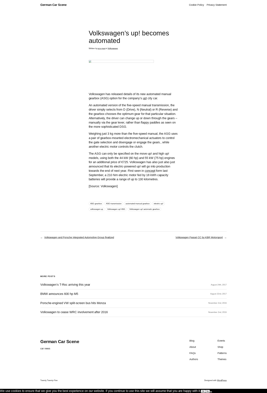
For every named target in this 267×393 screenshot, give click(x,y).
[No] (211, 391)
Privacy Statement (217, 4)
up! (145, 98)
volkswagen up (96, 209)
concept (150, 170)
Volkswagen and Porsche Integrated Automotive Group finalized (79, 237)
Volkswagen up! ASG (116, 209)
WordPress (222, 380)
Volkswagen (113, 48)
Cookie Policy (196, 4)
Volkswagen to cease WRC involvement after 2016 (74, 312)
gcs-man (101, 48)
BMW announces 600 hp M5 (59, 294)
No (208, 391)
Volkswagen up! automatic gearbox (144, 209)
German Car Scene (53, 5)
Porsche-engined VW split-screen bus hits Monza (73, 303)
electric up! (158, 203)
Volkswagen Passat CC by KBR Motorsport (199, 237)
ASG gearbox (96, 203)
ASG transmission (113, 203)
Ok (203, 391)
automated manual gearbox (138, 203)
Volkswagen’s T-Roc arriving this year (65, 284)
